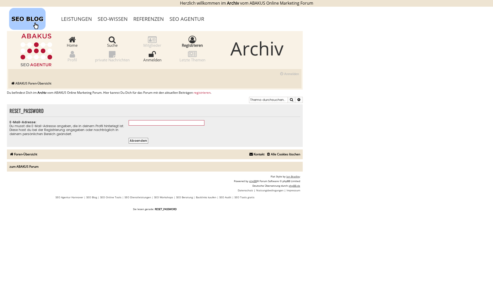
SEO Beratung (184, 197)
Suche (112, 45)
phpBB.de (294, 185)
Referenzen (148, 18)
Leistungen (76, 18)
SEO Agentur (186, 18)
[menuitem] (289, 74)
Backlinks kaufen (206, 197)
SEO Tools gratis (244, 197)
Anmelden (152, 59)
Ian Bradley (293, 176)
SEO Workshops (163, 197)
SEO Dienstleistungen (138, 197)
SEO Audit (225, 197)
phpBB (253, 181)
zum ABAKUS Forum (24, 166)
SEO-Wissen (113, 18)
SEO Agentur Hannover (69, 197)
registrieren (202, 93)
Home (72, 45)
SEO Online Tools (110, 197)
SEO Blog (91, 197)
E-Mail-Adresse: (23, 122)
